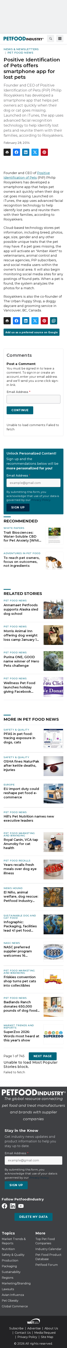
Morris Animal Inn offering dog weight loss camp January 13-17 (22, 635)
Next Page (43, 1056)
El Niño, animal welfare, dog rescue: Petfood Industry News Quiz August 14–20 (22, 896)
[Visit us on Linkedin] (12, 1206)
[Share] (16, 152)
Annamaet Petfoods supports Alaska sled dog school (21, 609)
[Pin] (44, 152)
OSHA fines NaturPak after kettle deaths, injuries (21, 766)
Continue (19, 410)
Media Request (45, 1332)
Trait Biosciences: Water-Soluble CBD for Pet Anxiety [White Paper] (22, 536)
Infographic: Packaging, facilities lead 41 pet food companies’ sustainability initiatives (20, 926)
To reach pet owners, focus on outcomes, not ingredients (22, 562)
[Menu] (59, 38)
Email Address (18, 392)
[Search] (50, 38)
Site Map (47, 1337)
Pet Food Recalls (17, 860)
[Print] (7, 152)
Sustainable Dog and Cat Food (20, 916)
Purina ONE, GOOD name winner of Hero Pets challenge (21, 661)
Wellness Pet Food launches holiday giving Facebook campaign (19, 687)
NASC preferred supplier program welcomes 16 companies (18, 951)
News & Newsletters (21, 49)
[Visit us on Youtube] (21, 1206)
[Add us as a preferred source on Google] (53, 320)
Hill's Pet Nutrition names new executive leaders (29, 818)
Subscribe (16, 1328)
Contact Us (23, 1332)
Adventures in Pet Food (22, 553)
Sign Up (18, 507)
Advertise (34, 1328)
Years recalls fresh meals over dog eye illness (20, 869)
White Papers (14, 528)
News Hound (13, 888)
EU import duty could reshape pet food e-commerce (21, 793)
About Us (51, 1328)
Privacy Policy (27, 1337)
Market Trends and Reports (19, 1026)
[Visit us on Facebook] (4, 1206)
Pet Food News (20, 52)
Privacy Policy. (41, 500)
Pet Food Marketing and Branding (19, 834)
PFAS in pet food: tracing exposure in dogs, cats (19, 738)
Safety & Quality (16, 729)
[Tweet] (35, 152)
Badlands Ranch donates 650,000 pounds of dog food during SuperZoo (20, 1006)
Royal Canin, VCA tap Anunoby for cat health (21, 844)
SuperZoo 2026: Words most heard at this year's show (21, 1036)
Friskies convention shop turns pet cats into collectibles (20, 981)
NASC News (12, 942)
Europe (9, 784)
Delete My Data (33, 1217)
